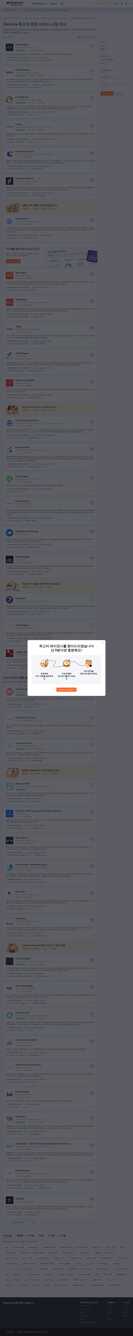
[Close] (102, 642)
